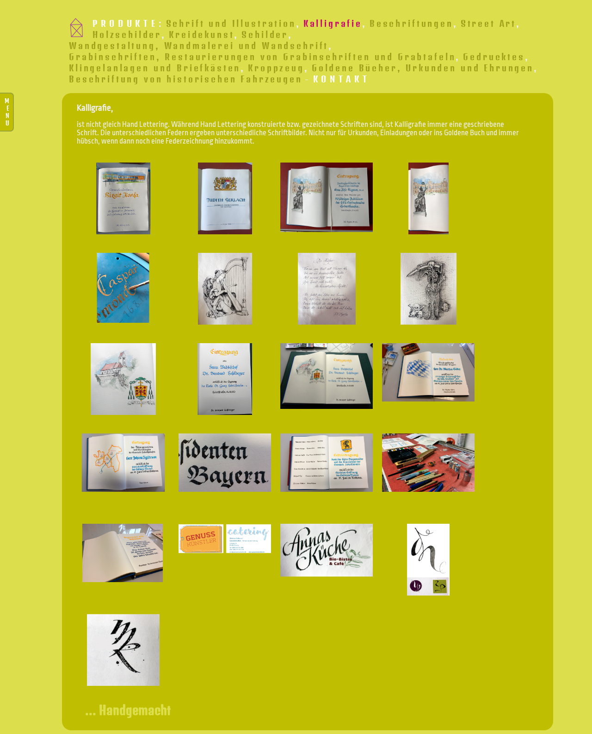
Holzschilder (126, 34)
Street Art (488, 23)
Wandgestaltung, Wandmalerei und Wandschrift (198, 45)
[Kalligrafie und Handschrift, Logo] (326, 550)
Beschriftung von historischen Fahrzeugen (185, 78)
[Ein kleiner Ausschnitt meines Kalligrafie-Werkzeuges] (428, 462)
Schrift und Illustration (231, 23)
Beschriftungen (411, 23)
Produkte (125, 23)
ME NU (7, 112)
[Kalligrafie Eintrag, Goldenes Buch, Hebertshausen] (326, 462)
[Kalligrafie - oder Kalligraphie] (123, 553)
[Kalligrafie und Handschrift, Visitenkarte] (225, 538)
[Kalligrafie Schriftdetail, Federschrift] (225, 462)
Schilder (264, 34)
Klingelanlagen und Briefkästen (154, 67)
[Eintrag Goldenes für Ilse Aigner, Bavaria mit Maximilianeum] (326, 197)
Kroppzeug (276, 67)
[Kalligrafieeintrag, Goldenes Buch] (428, 372)
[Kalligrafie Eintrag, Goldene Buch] (123, 462)
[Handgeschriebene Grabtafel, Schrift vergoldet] (123, 288)
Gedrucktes (493, 56)
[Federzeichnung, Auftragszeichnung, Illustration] (428, 289)
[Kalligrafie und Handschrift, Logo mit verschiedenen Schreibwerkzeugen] (123, 650)
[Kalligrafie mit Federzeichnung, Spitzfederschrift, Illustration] (326, 289)
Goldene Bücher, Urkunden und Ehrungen (423, 67)
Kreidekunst (201, 34)
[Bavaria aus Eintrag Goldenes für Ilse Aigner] (428, 198)
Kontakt (341, 78)
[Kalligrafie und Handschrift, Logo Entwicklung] (428, 560)
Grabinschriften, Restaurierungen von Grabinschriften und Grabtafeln (262, 56)
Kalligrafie (332, 23)
